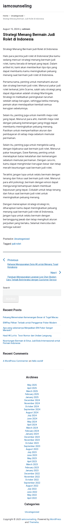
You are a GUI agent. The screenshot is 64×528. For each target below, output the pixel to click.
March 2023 (32, 464)
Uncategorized (21, 238)
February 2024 (32, 431)
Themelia (34, 522)
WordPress (55, 519)
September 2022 (32, 483)
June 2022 (32, 492)
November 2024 (32, 403)
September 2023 (32, 446)
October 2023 (32, 443)
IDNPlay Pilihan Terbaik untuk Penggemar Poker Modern (30, 323)
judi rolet (16, 243)
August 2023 (32, 449)
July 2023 (32, 452)
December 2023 (32, 437)
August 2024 (32, 412)
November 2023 (32, 440)
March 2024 (32, 428)
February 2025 (32, 394)
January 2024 (32, 434)
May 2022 (32, 495)
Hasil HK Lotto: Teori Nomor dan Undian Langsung (27, 335)
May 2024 (32, 422)
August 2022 (32, 486)
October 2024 (32, 406)
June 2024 (32, 418)
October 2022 (32, 479)
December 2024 (32, 400)
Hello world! (37, 361)
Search (6, 288)
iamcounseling (28, 519)
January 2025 (32, 397)
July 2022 (32, 489)
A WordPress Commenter (15, 361)
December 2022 (32, 473)
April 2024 (32, 424)
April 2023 (32, 461)
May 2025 (32, 385)
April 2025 (32, 388)
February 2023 (32, 467)
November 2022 (32, 477)
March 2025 (32, 391)
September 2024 (32, 409)
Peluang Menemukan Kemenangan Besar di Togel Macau (30, 317)
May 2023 (32, 458)
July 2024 (32, 415)
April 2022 (32, 498)
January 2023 (32, 470)
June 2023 (32, 455)
